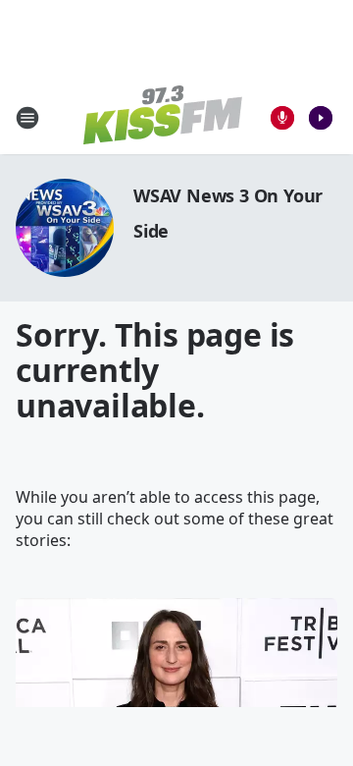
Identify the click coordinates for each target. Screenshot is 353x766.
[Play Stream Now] (320, 118)
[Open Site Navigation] (27, 118)
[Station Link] (162, 117)
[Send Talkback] (282, 118)
